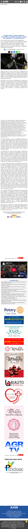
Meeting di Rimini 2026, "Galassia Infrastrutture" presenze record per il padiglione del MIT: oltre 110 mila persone (13, 294)
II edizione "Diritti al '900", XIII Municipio (9, 298)
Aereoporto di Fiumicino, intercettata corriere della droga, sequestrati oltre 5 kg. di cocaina (13, 303)
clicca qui (14, 527)
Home (2, 4)
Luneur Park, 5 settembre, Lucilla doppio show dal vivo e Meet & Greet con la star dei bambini (13, 290)
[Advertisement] (14, 19)
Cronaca (5, 4)
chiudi (12, 525)
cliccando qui (13, 524)
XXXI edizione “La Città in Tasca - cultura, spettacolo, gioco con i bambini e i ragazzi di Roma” (13, 297)
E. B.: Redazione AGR (11, 49)
